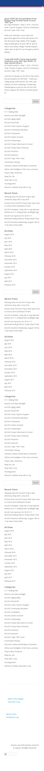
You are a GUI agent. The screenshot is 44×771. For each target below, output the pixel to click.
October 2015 (9, 267)
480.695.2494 (11, 714)
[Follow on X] (11, 722)
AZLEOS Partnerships (12, 140)
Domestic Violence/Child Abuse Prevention (20, 166)
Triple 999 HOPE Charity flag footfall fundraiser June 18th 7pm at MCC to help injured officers (20, 61)
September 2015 (10, 270)
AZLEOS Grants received (13, 137)
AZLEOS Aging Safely (12, 119)
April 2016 (8, 249)
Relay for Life (9, 176)
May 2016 (8, 245)
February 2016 (9, 256)
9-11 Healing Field (11, 112)
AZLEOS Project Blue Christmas (16, 148)
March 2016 (8, 252)
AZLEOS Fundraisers (31, 27)
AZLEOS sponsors (11, 155)
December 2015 (10, 259)
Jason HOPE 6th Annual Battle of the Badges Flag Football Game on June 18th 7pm (20, 20)
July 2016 (7, 238)
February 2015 (9, 285)
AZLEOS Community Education (16, 130)
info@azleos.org (12, 717)
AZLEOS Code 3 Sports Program (16, 126)
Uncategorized (9, 183)
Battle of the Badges (16, 699)
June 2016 (8, 242)
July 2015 (7, 277)
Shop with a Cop (10, 180)
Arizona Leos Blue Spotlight (14, 115)
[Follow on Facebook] (6, 722)
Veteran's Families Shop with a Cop (17, 187)
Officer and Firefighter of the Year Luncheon (21, 169)
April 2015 (8, 281)
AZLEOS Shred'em (11, 151)
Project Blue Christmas (13, 173)
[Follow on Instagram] (16, 722)
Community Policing (12, 162)
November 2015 (10, 263)
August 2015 (9, 274)
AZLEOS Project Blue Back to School (18, 144)
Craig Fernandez (13, 25)
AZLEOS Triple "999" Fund (14, 30)
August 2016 (9, 234)
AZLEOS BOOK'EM (11, 122)
